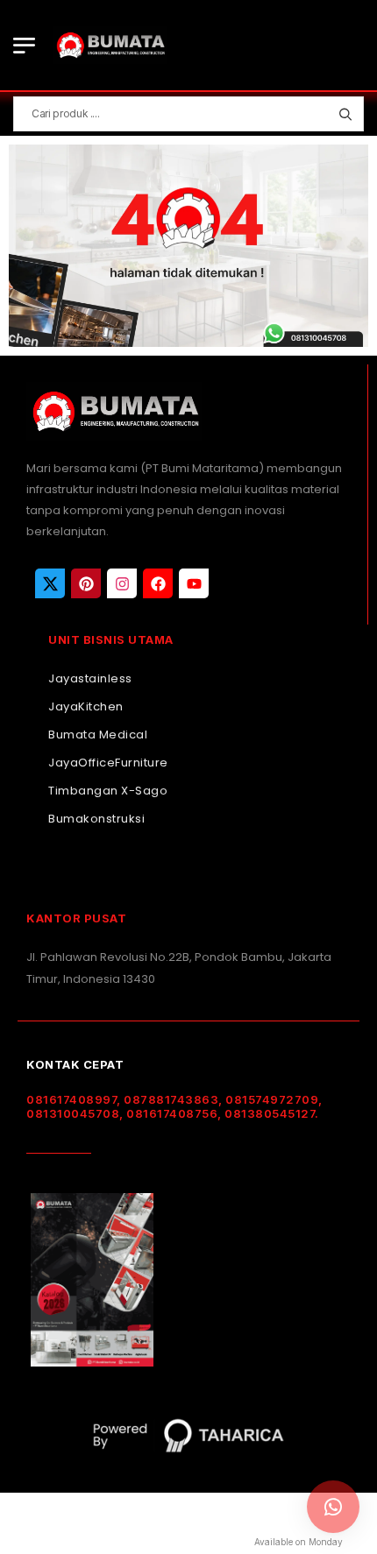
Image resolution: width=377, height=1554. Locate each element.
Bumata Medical (97, 734)
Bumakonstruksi (96, 818)
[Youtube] (194, 583)
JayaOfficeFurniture (108, 762)
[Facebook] (158, 583)
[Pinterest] (86, 583)
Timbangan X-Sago (107, 790)
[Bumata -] (110, 45)
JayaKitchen (86, 706)
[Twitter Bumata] (50, 583)
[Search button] (345, 113)
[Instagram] (122, 583)
